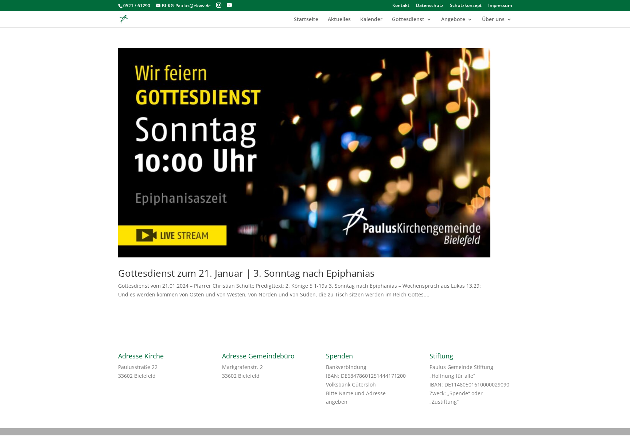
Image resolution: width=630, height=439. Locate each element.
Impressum (500, 5)
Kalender (371, 20)
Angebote (453, 20)
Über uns (493, 20)
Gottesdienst (408, 20)
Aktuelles (339, 20)
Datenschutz (429, 5)
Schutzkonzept (466, 5)
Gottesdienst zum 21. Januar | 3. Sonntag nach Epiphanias (246, 273)
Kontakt (400, 5)
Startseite (306, 20)
